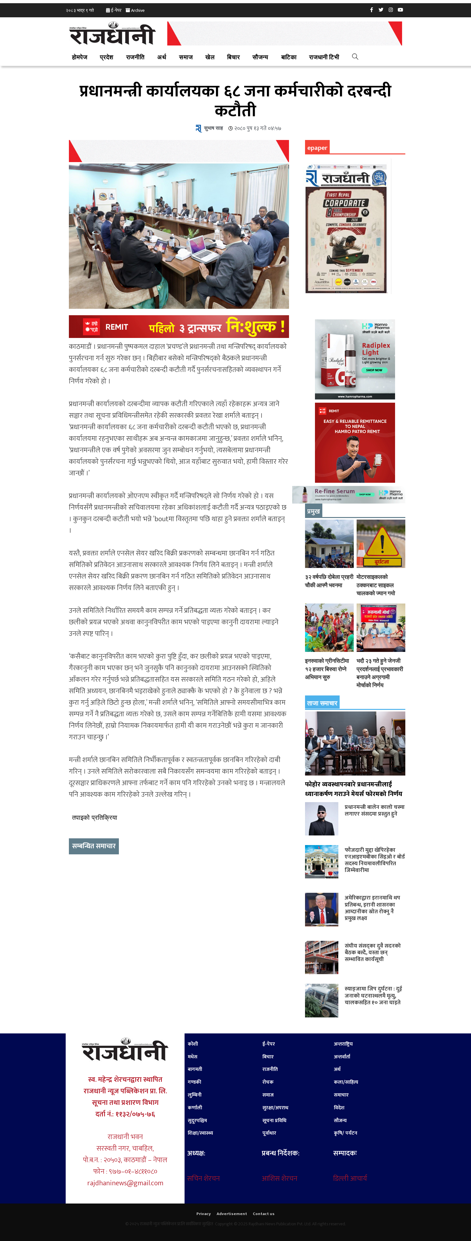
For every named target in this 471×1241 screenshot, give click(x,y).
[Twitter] (381, 9)
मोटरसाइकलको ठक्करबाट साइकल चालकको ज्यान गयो (376, 584)
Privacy (203, 1213)
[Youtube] (400, 9)
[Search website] (355, 58)
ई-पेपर (116, 10)
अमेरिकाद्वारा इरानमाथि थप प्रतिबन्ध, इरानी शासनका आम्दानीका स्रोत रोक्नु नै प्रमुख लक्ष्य (372, 908)
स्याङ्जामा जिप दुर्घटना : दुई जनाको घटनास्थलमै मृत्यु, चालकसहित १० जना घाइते (373, 995)
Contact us (264, 1213)
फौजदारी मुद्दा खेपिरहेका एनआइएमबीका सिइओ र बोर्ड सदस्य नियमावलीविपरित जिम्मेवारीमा (375, 860)
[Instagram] (391, 9)
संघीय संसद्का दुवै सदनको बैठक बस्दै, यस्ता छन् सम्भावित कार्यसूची (373, 952)
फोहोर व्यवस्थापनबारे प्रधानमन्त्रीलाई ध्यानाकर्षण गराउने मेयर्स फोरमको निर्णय (353, 789)
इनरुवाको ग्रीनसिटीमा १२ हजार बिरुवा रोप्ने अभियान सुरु (327, 668)
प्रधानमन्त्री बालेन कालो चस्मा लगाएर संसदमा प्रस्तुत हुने (375, 810)
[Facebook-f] (371, 9)
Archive (138, 10)
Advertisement (232, 1213)
